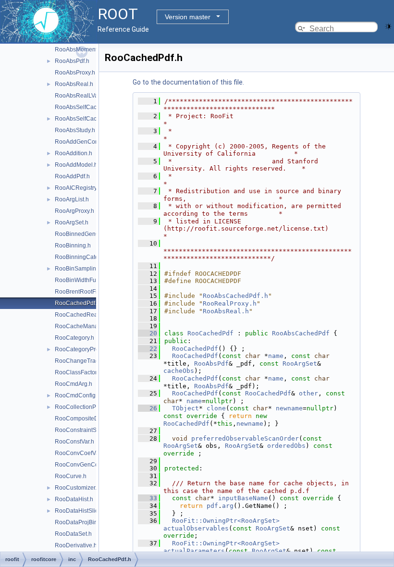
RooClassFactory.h (79, 372)
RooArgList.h (72, 199)
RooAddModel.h (76, 164)
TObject (185, 408)
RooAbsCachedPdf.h (235, 295)
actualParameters (194, 551)
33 (147, 498)
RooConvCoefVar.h (80, 453)
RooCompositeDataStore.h (90, 418)
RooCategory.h (74, 337)
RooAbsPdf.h (72, 61)
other (308, 393)
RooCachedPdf (210, 333)
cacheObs (178, 370)
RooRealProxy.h (230, 303)
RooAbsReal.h (74, 84)
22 (147, 348)
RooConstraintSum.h (82, 430)
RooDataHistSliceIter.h (84, 510)
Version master (187, 17)
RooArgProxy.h (74, 211)
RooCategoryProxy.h (82, 349)
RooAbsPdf (211, 363)
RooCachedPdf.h (77, 303)
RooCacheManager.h (83, 326)
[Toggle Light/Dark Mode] (388, 26)
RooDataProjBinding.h (84, 522)
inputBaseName (243, 498)
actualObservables (196, 528)
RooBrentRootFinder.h (84, 291)
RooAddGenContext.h (83, 141)
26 (147, 408)
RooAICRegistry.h (78, 188)
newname (289, 408)
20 (147, 333)
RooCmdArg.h (73, 384)
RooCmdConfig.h (77, 395)
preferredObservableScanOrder (245, 438)
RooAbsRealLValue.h (83, 95)
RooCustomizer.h (77, 487)
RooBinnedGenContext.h (88, 234)
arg (228, 505)
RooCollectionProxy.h (83, 407)
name (275, 355)
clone (216, 408)
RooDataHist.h (74, 499)
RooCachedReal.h (79, 314)
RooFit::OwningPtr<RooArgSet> (226, 520)
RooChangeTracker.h (83, 360)
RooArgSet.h (71, 222)
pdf (212, 505)
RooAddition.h (73, 153)
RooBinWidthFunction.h (86, 280)
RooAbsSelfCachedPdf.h (87, 107)
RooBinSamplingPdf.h (84, 268)
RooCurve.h (70, 476)
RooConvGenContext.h (85, 464)
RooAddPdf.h (72, 176)
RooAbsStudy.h (75, 130)
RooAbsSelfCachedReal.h (89, 118)
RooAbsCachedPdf (301, 333)
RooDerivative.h (76, 545)
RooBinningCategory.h (84, 257)
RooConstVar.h (74, 441)
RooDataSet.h (73, 533)
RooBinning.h (73, 245)
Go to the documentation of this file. (188, 82)
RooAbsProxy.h (75, 72)
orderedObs (286, 445)
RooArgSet (300, 363)
